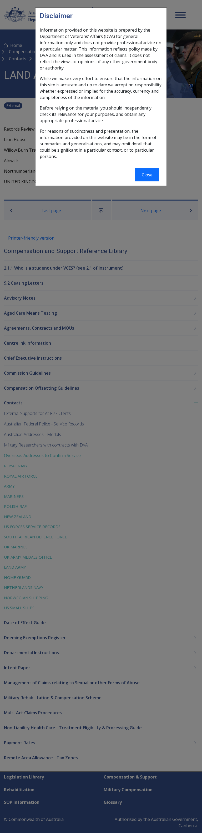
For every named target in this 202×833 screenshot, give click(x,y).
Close (147, 175)
